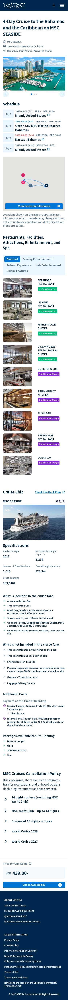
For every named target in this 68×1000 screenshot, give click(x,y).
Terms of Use (11, 971)
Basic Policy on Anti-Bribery (18, 955)
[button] (46, 183)
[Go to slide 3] (36, 94)
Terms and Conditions (16, 977)
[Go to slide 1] (31, 94)
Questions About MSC (15, 916)
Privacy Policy (11, 939)
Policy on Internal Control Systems (22, 961)
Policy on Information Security (20, 950)
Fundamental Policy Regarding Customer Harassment (32, 966)
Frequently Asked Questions (19, 910)
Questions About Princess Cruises (22, 921)
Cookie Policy (11, 945)
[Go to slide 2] (34, 94)
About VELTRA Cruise (15, 905)
